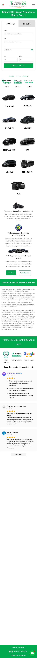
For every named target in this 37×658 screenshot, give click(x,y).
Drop (5, 39)
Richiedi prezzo (24, 273)
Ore (5, 56)
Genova (25, 76)
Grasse (11, 76)
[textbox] (18, 34)
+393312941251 (20, 651)
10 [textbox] (5, 59)
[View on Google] (4, 433)
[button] (32, 653)
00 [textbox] (21, 59)
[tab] (10, 23)
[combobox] (18, 34)
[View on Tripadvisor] (4, 407)
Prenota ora (11, 273)
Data (5, 47)
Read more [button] (10, 448)
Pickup (5, 31)
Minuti (21, 56)
